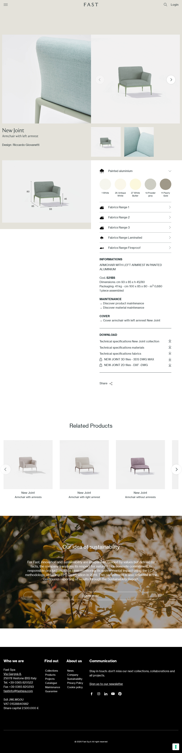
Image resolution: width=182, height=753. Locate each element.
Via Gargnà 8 (12, 674)
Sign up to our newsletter (106, 683)
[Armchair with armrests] (28, 464)
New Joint (13, 130)
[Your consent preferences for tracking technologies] (175, 746)
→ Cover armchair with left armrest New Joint (130, 320)
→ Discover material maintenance (122, 307)
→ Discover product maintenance (122, 303)
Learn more (91, 595)
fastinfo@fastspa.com (18, 691)
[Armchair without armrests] (140, 464)
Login (174, 4)
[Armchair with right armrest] (84, 464)
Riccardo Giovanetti (26, 144)
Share (103, 383)
